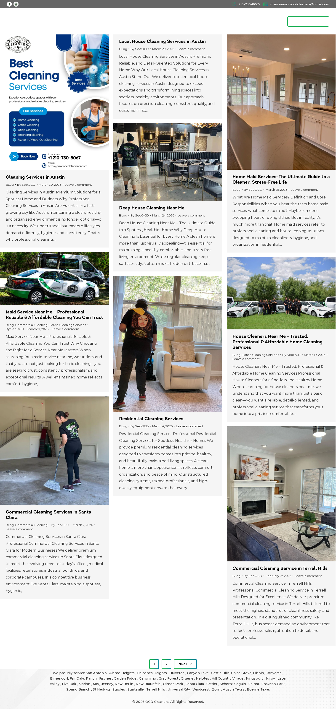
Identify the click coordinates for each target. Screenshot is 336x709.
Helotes (203, 678)
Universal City (179, 689)
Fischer (105, 678)
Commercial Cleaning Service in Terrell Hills (280, 568)
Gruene (187, 678)
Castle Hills (220, 673)
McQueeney (103, 684)
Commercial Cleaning (31, 325)
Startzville (136, 689)
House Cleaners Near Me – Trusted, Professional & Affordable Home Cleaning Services (277, 342)
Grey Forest (169, 678)
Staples (119, 689)
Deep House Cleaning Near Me (151, 208)
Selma (254, 684)
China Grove (241, 673)
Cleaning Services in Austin (35, 177)
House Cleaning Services (67, 325)
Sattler (212, 684)
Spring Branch (78, 689)
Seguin (240, 684)
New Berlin (124, 684)
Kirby (271, 678)
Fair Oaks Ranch (84, 678)
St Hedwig (102, 689)
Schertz (226, 684)
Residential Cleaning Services (151, 419)
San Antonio (97, 673)
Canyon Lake (198, 673)
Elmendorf (59, 678)
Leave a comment (78, 184)
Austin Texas (234, 689)
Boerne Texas (258, 689)
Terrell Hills (156, 689)
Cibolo (258, 673)
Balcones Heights (152, 673)
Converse (274, 673)
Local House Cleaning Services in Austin (162, 41)
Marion (85, 684)
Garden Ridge (125, 678)
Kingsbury (255, 678)
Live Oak (69, 684)
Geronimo (148, 678)
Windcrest (201, 689)
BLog (10, 184)
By (26, 184)
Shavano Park (273, 684)
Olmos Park (173, 684)
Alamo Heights (122, 673)
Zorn (216, 689)
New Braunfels (148, 684)
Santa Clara (195, 684)
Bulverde (177, 673)
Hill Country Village (228, 678)
